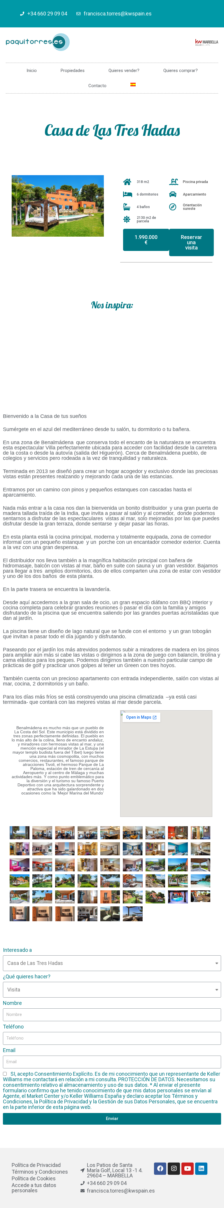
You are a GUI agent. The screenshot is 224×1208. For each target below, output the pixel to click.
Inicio (32, 70)
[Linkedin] (201, 1169)
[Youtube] (187, 1169)
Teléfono (13, 1026)
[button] (146, 240)
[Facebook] (160, 1169)
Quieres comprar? (180, 70)
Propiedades (73, 70)
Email (9, 1050)
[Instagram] (174, 1169)
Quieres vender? (123, 70)
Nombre (12, 1003)
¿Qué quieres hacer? (26, 976)
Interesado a (17, 950)
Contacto (97, 85)
